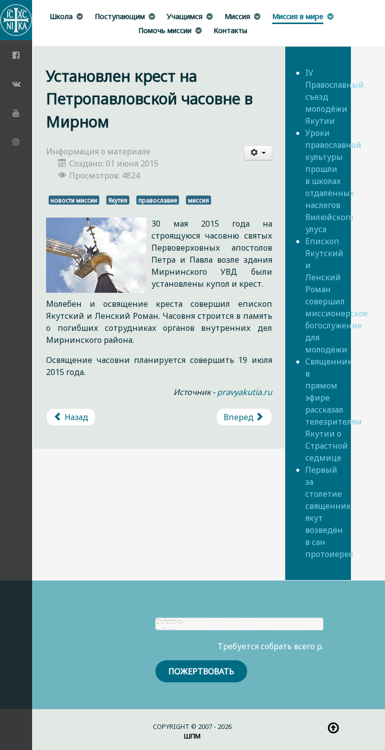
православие (157, 200)
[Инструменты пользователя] (258, 152)
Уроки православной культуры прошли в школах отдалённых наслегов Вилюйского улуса (333, 181)
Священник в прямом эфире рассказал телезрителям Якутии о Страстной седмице (333, 409)
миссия (198, 200)
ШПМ (192, 735)
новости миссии (74, 200)
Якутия (117, 200)
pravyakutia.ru (244, 392)
